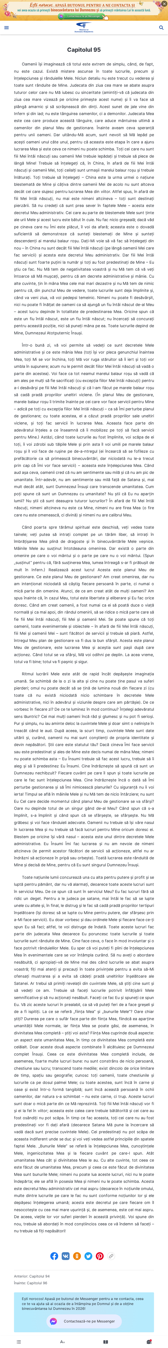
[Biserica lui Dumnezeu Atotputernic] (84, 27)
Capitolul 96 (37, 1283)
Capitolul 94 (39, 1276)
